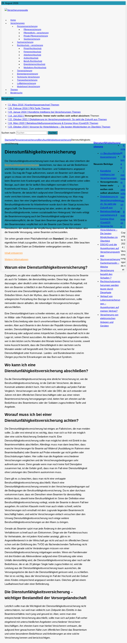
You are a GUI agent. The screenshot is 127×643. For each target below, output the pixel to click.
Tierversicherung (24, 71)
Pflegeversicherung (32, 29)
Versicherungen (17, 23)
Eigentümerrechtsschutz (34, 64)
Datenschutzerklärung (123, 197)
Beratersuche (16, 93)
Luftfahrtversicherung (26, 83)
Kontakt (123, 149)
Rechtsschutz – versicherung (30, 45)
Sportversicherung (32, 39)
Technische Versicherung (28, 77)
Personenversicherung (27, 26)
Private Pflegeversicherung (36, 36)
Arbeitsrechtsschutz (32, 55)
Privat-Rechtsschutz (33, 48)
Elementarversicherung (27, 74)
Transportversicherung (27, 80)
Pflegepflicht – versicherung (36, 33)
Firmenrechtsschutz (32, 52)
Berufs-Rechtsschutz (33, 61)
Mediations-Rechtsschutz (35, 67)
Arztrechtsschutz (31, 58)
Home (13, 20)
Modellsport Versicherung (28, 86)
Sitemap (123, 162)
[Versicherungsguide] (63, 10)
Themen (14, 90)
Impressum (123, 177)
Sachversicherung (25, 42)
